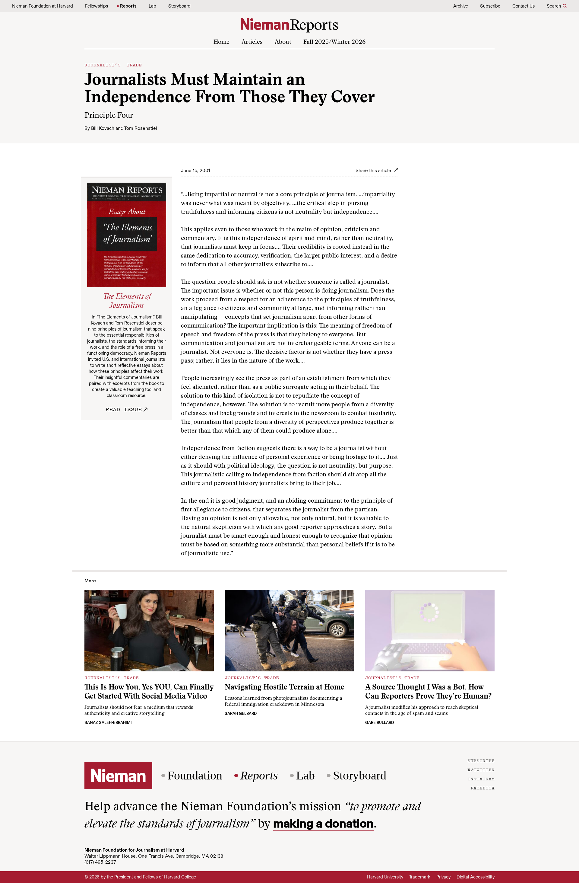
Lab (152, 6)
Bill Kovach (102, 128)
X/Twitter (481, 769)
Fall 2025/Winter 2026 (334, 42)
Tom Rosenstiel (140, 128)
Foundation (194, 775)
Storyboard (179, 6)
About (283, 42)
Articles (252, 42)
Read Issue (124, 409)
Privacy (443, 877)
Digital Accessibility (476, 877)
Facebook (482, 787)
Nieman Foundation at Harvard (42, 6)
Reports (128, 6)
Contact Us (523, 6)
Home (221, 42)
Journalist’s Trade (113, 65)
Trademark (419, 877)
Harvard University (385, 877)
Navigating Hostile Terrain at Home (284, 688)
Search (554, 6)
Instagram (481, 778)
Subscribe (490, 6)
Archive (460, 6)
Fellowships (96, 6)
